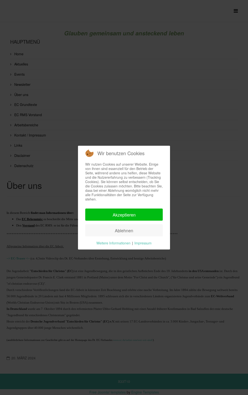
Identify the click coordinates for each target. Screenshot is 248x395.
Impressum (143, 243)
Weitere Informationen (113, 243)
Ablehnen (124, 230)
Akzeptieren (124, 214)
